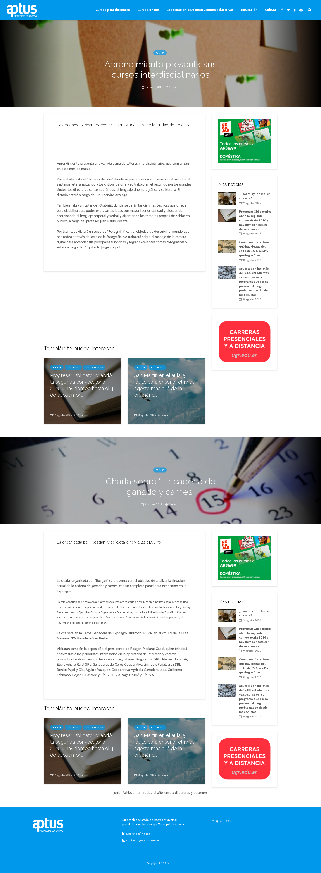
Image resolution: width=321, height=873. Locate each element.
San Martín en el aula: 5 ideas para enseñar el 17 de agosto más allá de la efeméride (164, 385)
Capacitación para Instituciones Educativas (200, 10)
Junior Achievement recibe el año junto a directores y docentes (160, 792)
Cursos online (148, 10)
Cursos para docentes (112, 10)
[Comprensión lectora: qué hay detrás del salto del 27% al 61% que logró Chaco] (227, 246)
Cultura (270, 10)
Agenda (160, 53)
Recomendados (94, 367)
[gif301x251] (244, 341)
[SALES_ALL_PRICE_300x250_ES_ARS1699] (244, 140)
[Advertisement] (124, 143)
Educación (249, 10)
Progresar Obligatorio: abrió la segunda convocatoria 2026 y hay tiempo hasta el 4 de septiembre (81, 385)
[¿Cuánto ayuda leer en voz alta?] (227, 198)
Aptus (171, 863)
